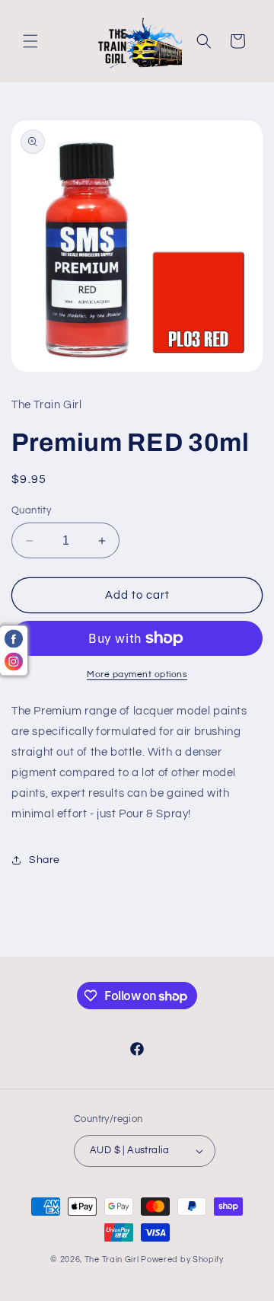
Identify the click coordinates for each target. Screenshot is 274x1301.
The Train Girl (111, 1259)
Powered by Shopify (182, 1259)
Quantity (31, 510)
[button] (30, 41)
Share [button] (44, 860)
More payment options (137, 674)
